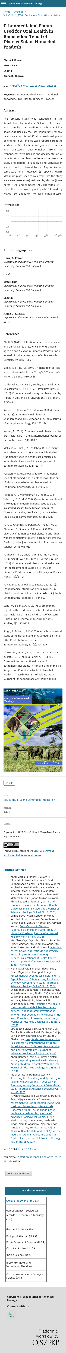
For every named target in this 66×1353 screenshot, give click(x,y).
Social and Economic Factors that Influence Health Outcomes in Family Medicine (34, 905)
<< (5, 1149)
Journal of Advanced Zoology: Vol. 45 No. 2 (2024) (35, 984)
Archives (18, 11)
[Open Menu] (3, 3)
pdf (10, 782)
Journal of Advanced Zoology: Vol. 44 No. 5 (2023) (35, 910)
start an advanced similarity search (40, 1157)
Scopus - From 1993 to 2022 (22, 1201)
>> (35, 1149)
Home (7, 11)
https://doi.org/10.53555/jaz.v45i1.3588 (33, 85)
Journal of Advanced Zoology (25, 3)
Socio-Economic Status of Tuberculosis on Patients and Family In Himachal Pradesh (33, 930)
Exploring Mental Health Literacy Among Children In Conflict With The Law (35, 1062)
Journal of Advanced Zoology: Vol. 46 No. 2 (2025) (33, 1051)
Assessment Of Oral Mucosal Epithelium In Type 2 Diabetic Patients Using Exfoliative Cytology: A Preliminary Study (36, 979)
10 (29, 1149)
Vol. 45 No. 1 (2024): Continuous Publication (26, 15)
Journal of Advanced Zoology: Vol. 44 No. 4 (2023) (33, 1115)
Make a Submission (19, 1173)
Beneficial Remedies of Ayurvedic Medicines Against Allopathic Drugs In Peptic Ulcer (35, 1134)
